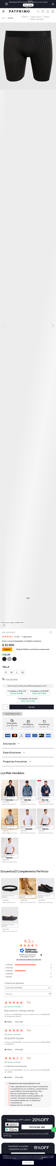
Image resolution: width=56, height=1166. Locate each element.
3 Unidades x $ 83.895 (39, 692)
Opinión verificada (14, 1007)
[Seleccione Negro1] (14, 659)
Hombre (25, 17)
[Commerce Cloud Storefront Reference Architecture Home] (19, 11)
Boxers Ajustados (37, 19)
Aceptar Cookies (28, 1162)
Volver (10, 18)
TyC (10, 1136)
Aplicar (32, 649)
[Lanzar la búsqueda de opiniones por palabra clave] (50, 994)
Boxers (46, 17)
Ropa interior (36, 17)
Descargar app (37, 1127)
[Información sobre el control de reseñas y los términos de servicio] (41, 955)
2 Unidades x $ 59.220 (16, 692)
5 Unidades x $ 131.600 (28, 700)
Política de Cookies (44, 1156)
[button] (43, 11)
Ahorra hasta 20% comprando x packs (47, 686)
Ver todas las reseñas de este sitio (28, 959)
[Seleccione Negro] (4, 659)
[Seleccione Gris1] (9, 659)
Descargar (28, 5)
